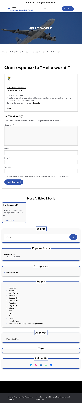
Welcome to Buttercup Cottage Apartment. (26, 323)
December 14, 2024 (14, 90)
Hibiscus (12, 308)
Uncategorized (12, 272)
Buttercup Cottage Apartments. (41, 2)
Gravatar (36, 103)
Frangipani (13, 303)
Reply (9, 108)
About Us (12, 288)
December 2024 (13, 339)
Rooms (11, 318)
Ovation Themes (59, 397)
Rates (11, 316)
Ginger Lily (13, 305)
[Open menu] (45, 8)
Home (11, 311)
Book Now (67, 9)
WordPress (40, 399)
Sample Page (14, 321)
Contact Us (13, 300)
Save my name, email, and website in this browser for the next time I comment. (38, 176)
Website (7, 167)
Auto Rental (13, 293)
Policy (11, 313)
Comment (9, 125)
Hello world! (9, 254)
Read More (10, 220)
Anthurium (13, 290)
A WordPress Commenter (16, 88)
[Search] (73, 237)
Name (7, 148)
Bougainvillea (14, 298)
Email (7, 158)
